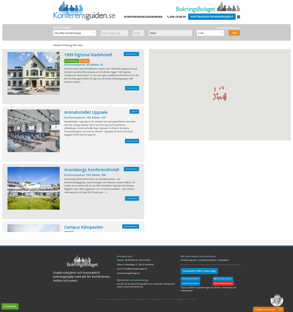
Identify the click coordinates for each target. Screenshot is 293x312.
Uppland (134, 111)
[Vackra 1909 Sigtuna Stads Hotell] (33, 73)
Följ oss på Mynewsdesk (223, 283)
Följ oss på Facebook (191, 279)
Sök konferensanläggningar (108, 299)
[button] (224, 96)
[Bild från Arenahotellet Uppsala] (33, 130)
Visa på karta (131, 88)
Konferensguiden (189, 260)
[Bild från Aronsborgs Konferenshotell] (33, 188)
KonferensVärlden (207, 260)
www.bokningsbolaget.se (128, 273)
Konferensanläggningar (143, 16)
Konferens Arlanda (151, 299)
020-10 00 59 (177, 16)
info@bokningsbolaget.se (135, 268)
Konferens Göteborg (170, 299)
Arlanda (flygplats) (130, 226)
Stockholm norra (131, 54)
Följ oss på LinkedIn (191, 283)
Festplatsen (223, 260)
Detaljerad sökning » (228, 27)
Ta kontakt (10, 306)
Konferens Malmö (188, 299)
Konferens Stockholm (131, 299)
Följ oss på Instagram (224, 279)
